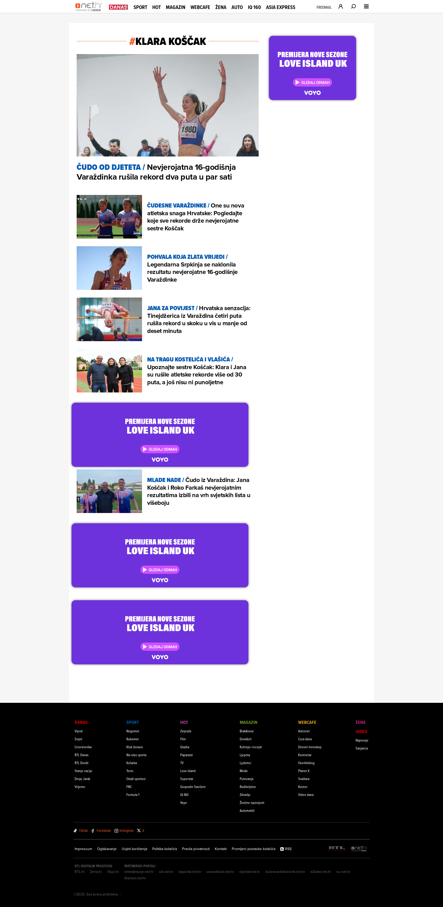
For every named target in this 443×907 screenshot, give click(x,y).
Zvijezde (186, 730)
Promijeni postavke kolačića (253, 848)
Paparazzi (186, 754)
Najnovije (362, 740)
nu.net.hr (343, 871)
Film (183, 738)
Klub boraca (134, 746)
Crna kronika (83, 746)
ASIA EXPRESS (280, 7)
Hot (156, 7)
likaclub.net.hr (135, 878)
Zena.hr (96, 871)
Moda (243, 770)
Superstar (186, 778)
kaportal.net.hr (190, 871)
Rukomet (132, 738)
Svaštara (303, 778)
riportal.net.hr (249, 871)
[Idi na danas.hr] (118, 7)
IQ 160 (254, 7)
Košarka (131, 762)
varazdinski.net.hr (220, 871)
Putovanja (246, 778)
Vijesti (79, 730)
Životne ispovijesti (252, 802)
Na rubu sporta (136, 754)
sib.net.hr (166, 871)
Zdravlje (245, 794)
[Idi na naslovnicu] (90, 12)
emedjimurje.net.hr (139, 871)
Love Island (188, 770)
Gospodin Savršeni (193, 786)
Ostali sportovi (136, 778)
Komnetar (304, 754)
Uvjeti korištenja (134, 848)
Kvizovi (302, 786)
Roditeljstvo (248, 786)
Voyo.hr (113, 871)
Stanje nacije (83, 770)
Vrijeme (80, 786)
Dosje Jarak (82, 778)
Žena (220, 7)
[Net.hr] (359, 849)
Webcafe (200, 7)
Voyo (183, 802)
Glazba (184, 746)
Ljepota (245, 754)
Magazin (175, 7)
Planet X (303, 770)
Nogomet (132, 730)
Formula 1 (132, 794)
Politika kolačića (164, 848)
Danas (81, 722)
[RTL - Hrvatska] (337, 849)
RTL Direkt (81, 762)
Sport (140, 7)
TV (182, 762)
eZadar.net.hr (320, 871)
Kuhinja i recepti (251, 746)
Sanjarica (362, 748)
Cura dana (305, 738)
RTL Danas (81, 754)
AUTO (237, 7)
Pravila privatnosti (196, 848)
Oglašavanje (107, 848)
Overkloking (306, 762)
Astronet (304, 730)
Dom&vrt (245, 738)
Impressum (83, 848)
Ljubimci (245, 762)
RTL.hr (80, 871)
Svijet (78, 738)
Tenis (129, 770)
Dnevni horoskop (309, 746)
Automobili (247, 810)
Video (361, 731)
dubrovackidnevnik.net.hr (285, 871)
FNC (129, 786)
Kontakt (221, 848)
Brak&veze (247, 730)
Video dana (306, 794)
